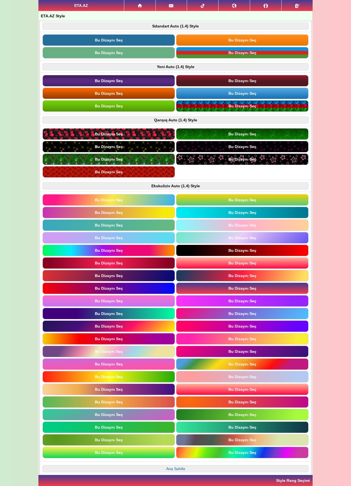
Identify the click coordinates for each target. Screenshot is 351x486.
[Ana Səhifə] (139, 5)
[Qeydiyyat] (297, 5)
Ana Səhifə (175, 469)
